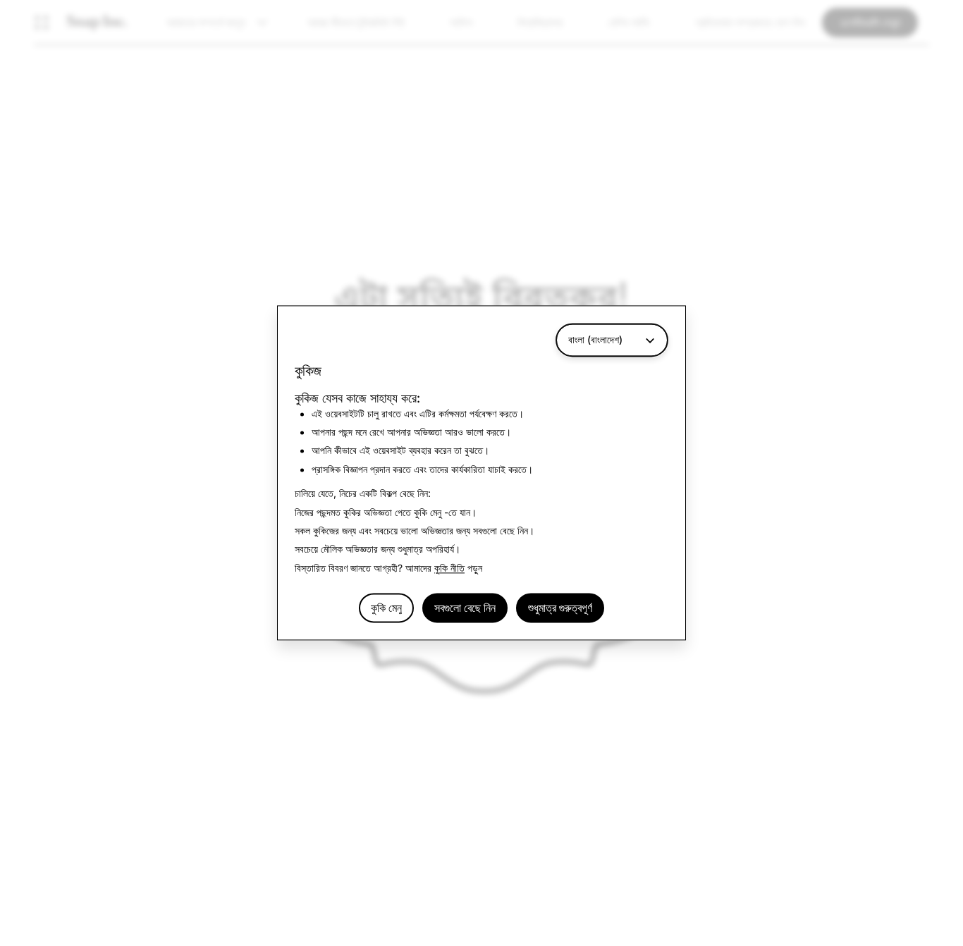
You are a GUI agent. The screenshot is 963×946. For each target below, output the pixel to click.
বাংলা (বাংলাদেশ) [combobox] (595, 339)
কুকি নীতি (449, 568)
